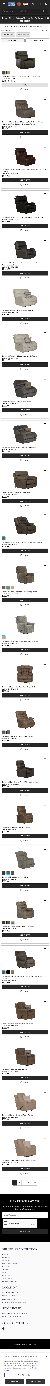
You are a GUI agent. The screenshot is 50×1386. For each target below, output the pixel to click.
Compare (26, 89)
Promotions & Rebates (9, 1263)
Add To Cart (25, 132)
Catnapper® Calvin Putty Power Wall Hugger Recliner (19, 1160)
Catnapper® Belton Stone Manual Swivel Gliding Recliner (20, 641)
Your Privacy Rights (25, 1375)
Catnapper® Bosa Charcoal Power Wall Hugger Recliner (20, 782)
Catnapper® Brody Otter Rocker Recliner (15, 877)
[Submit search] (44, 11)
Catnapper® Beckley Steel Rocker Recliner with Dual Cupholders (22, 542)
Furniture (14, 26)
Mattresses (6, 1257)
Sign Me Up (25, 1232)
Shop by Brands (7, 1278)
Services (5, 1269)
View (25, 85)
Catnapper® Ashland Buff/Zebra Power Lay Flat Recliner (20, 356)
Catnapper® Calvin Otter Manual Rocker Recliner (17, 1024)
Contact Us (6, 1275)
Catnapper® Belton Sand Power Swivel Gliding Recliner (19, 592)
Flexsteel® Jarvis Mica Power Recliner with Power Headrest (21, 77)
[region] (25, 1369)
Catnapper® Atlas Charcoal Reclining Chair (16, 493)
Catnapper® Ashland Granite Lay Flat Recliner (16, 402)
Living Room (24, 26)
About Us (5, 1272)
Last (34, 1183)
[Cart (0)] (46, 4)
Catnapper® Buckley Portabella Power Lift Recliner (18, 926)
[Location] (33, 4)
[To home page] (18, 4)
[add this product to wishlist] (45, 50)
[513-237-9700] (40, 4)
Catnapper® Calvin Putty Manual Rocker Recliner (17, 1115)
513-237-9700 (11, 1300)
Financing (5, 1266)
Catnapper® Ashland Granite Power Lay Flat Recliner (19, 447)
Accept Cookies (35, 1382)
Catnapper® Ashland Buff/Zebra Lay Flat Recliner (17, 310)
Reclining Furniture (36, 26)
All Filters (14, 40)
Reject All (14, 1382)
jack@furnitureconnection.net (16, 1302)
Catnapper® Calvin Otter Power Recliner (15, 1069)
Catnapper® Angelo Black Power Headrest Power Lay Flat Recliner (23, 217)
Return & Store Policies (9, 1281)
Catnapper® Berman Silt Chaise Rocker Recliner (17, 736)
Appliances (6, 1260)
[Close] (46, 1356)
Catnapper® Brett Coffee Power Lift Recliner (16, 827)
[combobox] (37, 40)
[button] (4, 4)
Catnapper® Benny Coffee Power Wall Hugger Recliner (19, 687)
